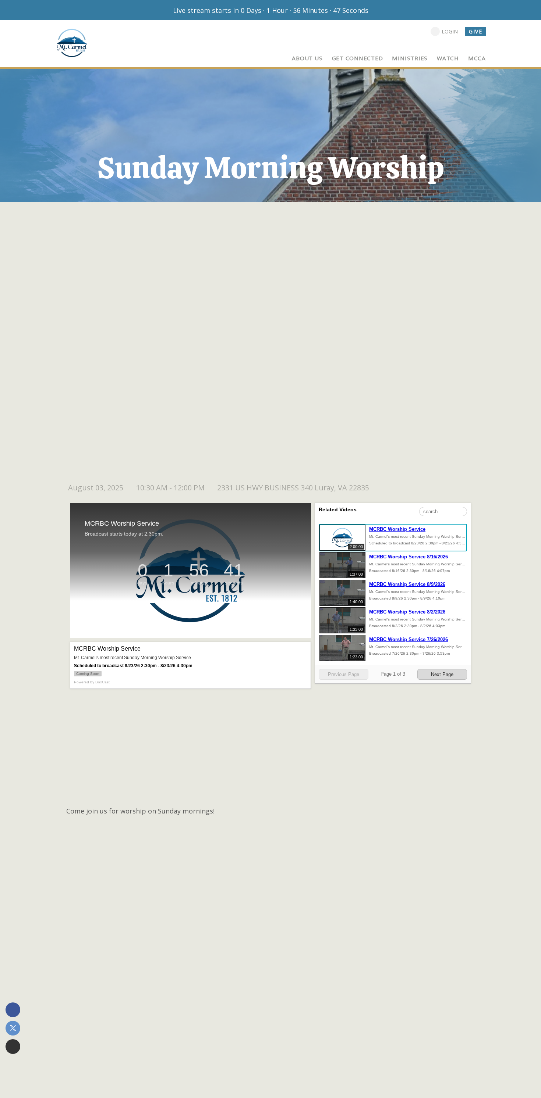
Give (475, 31)
